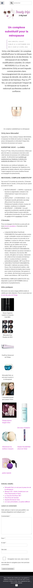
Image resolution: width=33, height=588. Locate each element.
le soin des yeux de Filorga (9, 295)
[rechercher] (12, 3)
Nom (3, 538)
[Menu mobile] (2, 3)
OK (16, 585)
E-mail (3, 542)
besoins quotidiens (10, 226)
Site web (4, 549)
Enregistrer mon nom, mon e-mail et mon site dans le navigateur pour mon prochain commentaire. (15, 561)
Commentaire (5, 516)
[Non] (31, 582)
